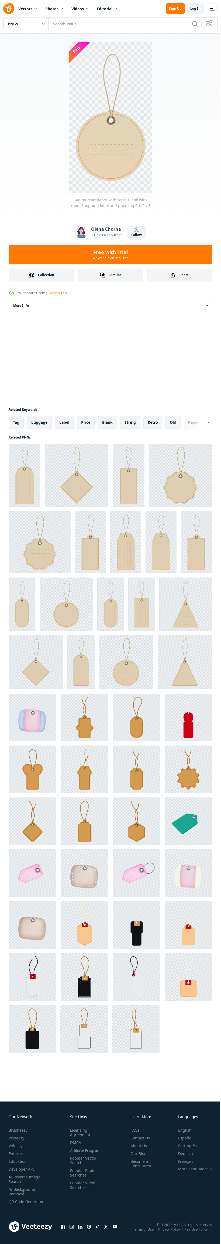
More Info (21, 305)
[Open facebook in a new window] (63, 1232)
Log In (195, 8)
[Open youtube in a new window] (115, 1232)
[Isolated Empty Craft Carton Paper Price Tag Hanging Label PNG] (84, 717)
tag (16, 422)
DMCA (74, 1142)
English (181, 1130)
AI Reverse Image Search (24, 1179)
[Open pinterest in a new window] (89, 1232)
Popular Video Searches (81, 1185)
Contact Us (138, 1137)
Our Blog (136, 1153)
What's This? (59, 293)
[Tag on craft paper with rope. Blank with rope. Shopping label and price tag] (24, 475)
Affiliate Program (84, 1150)
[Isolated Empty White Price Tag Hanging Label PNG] (32, 977)
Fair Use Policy (196, 1232)
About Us (136, 1145)
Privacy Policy (170, 1232)
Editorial (104, 8)
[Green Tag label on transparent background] (188, 821)
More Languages (189, 1169)
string (130, 422)
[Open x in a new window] (106, 1232)
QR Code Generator (18, 1204)
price (85, 422)
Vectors (25, 8)
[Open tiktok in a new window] (97, 1232)
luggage (39, 422)
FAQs (132, 1130)
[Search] (195, 23)
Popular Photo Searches (81, 1173)
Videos (77, 8)
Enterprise (18, 1153)
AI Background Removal (22, 1191)
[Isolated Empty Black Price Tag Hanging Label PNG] (136, 925)
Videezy (15, 1145)
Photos (51, 8)
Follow (136, 235)
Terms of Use (143, 1232)
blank (107, 422)
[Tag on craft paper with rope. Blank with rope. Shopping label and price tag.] (185, 662)
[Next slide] (199, 422)
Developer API (21, 1169)
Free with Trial (110, 254)
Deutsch (181, 1153)
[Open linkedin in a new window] (80, 1232)
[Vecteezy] (8, 8)
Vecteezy (16, 1137)
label (64, 422)
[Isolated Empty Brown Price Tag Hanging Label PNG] (84, 925)
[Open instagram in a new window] (72, 1232)
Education (18, 1161)
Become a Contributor (138, 1163)
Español (181, 1137)
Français (181, 1161)
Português (183, 1145)
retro (153, 422)
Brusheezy (18, 1130)
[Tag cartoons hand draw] (32, 717)
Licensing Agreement (79, 1132)
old (173, 422)
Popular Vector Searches (82, 1160)
